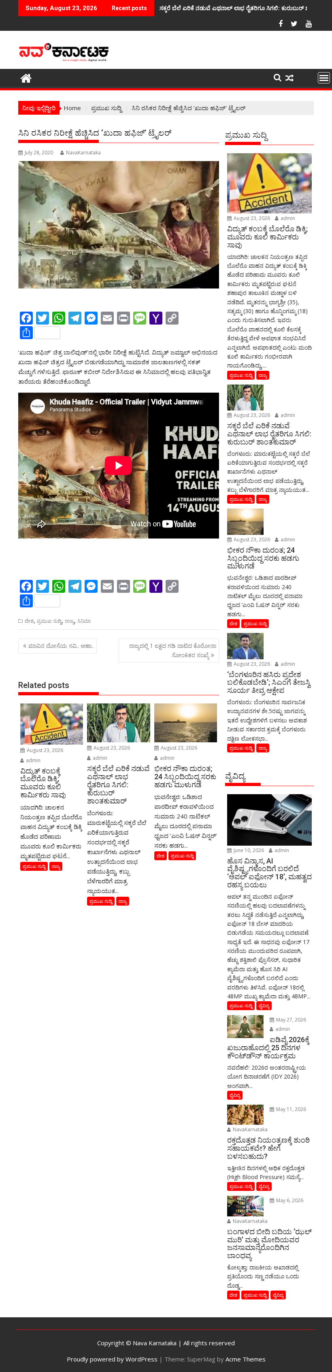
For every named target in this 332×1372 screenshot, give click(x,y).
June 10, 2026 (248, 850)
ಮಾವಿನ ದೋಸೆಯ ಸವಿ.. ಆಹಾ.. (61, 646)
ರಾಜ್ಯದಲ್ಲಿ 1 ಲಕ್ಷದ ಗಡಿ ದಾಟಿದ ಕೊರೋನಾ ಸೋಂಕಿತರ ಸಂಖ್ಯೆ (172, 650)
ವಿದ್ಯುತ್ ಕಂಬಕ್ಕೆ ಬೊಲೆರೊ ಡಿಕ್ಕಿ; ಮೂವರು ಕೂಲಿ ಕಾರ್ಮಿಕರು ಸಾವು (228, 8)
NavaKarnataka (83, 152)
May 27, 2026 (290, 1019)
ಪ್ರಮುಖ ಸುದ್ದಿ (49, 621)
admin (32, 760)
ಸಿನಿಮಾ (84, 621)
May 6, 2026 (289, 1200)
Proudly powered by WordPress (112, 1359)
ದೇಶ (29, 621)
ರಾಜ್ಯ (69, 621)
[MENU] (324, 77)
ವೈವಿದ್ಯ (264, 1005)
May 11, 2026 (290, 1109)
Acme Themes (246, 1359)
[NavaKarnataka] (26, 77)
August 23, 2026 (44, 750)
